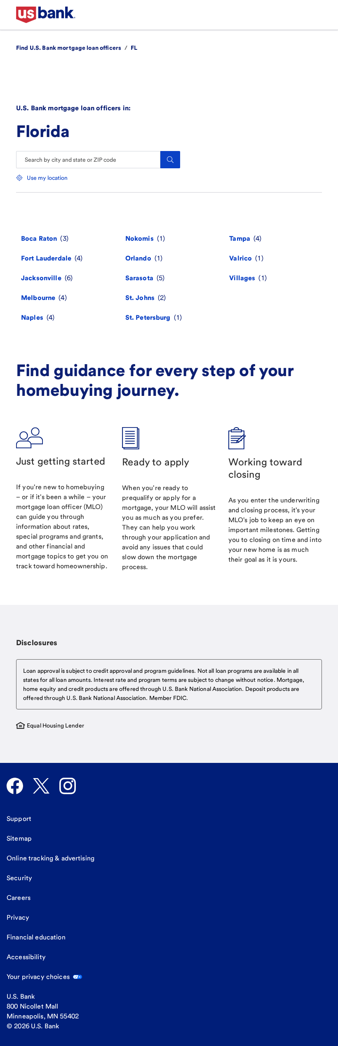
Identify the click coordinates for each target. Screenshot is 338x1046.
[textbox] (169, 684)
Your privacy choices (38, 977)
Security (19, 878)
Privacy (18, 917)
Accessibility (26, 957)
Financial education (36, 937)
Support (19, 819)
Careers (19, 898)
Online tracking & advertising (50, 858)
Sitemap (19, 838)
